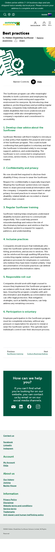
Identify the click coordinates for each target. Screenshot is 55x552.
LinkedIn (7, 445)
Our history (8, 479)
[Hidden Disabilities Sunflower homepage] (12, 24)
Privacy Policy (10, 499)
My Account (9, 462)
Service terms (9, 509)
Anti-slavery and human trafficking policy (23, 515)
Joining (7, 482)
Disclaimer (8, 502)
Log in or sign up (35, 25)
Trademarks (9, 512)
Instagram (8, 448)
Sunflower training (15, 352)
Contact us (8, 435)
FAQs (5, 465)
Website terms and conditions (17, 506)
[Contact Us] (13, 406)
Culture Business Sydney (37, 352)
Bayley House (9, 486)
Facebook (8, 442)
